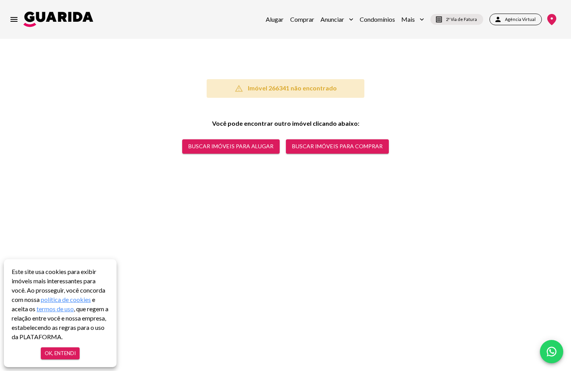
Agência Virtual (520, 19)
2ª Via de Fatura (461, 19)
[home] (58, 19)
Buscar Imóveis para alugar (230, 146)
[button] (337, 19)
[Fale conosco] (551, 351)
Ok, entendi (60, 353)
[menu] (14, 19)
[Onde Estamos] (552, 19)
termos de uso (55, 308)
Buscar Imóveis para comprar (337, 146)
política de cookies (66, 299)
